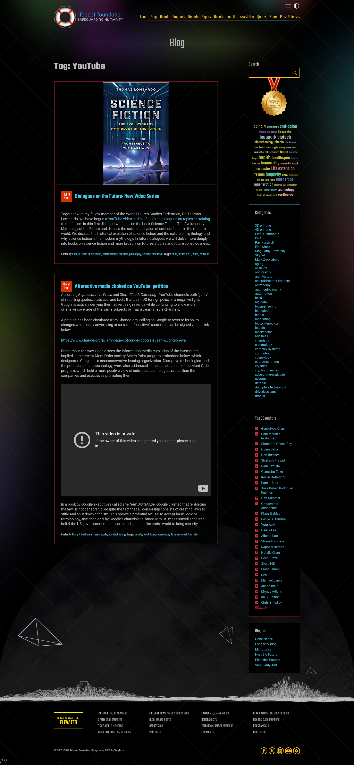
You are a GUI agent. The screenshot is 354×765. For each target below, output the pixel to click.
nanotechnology (117, 534)
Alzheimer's (273, 127)
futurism (123, 254)
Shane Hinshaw (272, 541)
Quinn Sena (269, 449)
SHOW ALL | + (261, 608)
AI (265, 127)
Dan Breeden (270, 455)
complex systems (267, 349)
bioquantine (285, 132)
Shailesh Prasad (273, 460)
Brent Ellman (270, 569)
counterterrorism (267, 362)
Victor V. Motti (79, 254)
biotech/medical (267, 323)
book (174, 254)
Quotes (262, 17)
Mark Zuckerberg (267, 259)
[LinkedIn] (280, 750)
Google (138, 534)
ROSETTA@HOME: (107, 732)
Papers (206, 17)
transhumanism (267, 195)
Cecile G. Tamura (273, 519)
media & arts (100, 534)
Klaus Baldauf (271, 513)
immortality (270, 163)
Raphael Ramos (272, 547)
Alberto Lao (269, 536)
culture (288, 148)
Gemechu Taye (272, 472)
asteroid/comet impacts (272, 281)
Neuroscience (293, 175)
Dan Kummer (270, 498)
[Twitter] (272, 750)
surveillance (162, 534)
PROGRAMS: (259, 726)
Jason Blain (269, 586)
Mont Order (149, 534)
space (259, 190)
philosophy (135, 254)
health (265, 158)
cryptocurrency (278, 147)
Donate (219, 17)
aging (258, 126)
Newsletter (246, 17)
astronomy (263, 285)
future (181, 254)
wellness (285, 195)
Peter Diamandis (267, 234)
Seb (264, 575)
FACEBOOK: (103, 713)
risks (284, 185)
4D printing (263, 230)
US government (178, 534)
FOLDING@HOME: (210, 726)
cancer (267, 147)
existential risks (261, 152)
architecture (263, 276)
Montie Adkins (271, 591)
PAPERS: (153, 732)
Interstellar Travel (289, 163)
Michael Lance (271, 580)
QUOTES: (257, 732)
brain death (258, 147)
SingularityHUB (266, 665)
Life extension (283, 168)
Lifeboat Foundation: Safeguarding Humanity (89, 17)
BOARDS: (257, 720)
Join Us (231, 17)
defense (261, 383)
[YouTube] (288, 750)
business (261, 336)
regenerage (284, 179)
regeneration (263, 184)
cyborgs (261, 379)
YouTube (204, 254)
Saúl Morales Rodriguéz (270, 436)
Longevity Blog (266, 644)
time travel (157, 254)
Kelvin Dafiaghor (273, 477)
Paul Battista (270, 466)
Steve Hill (268, 564)
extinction (274, 152)
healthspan (281, 158)
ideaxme (256, 164)
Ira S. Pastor (270, 597)
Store (273, 17)
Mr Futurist (263, 649)
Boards (164, 17)
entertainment (110, 254)
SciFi (188, 254)
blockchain (290, 142)
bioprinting (263, 319)
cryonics (261, 366)
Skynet (260, 255)
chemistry (262, 340)
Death (294, 148)
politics (260, 180)
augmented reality (268, 289)
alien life (261, 268)
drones (260, 396)
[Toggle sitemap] (288, 6)
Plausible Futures (267, 660)
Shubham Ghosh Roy (276, 444)
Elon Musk (262, 247)
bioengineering (265, 306)
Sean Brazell (270, 558)
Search (295, 73)
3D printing (263, 225)
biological (262, 311)
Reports (193, 17)
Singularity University (270, 251)
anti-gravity (263, 272)
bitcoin (279, 142)
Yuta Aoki (268, 525)
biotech (284, 137)
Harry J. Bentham (81, 534)
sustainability (270, 190)
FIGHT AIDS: (104, 726)
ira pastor (263, 168)
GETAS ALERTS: (261, 713)
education (96, 254)
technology (286, 190)
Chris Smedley (271, 602)
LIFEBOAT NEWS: (158, 713)
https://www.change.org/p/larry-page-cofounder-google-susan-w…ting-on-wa (123, 340)
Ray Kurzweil (264, 242)
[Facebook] (264, 750)
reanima (270, 180)
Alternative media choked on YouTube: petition (121, 286)
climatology (263, 345)
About (144, 17)
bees (258, 298)
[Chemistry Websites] (274, 98)
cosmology (263, 357)
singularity (292, 185)
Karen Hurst (269, 483)
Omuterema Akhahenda (269, 506)
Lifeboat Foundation (80, 750)
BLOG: (152, 720)
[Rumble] (296, 750)
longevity (273, 174)
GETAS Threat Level (68, 721)
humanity (295, 158)
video (195, 254)
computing (263, 353)
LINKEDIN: (206, 713)
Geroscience (264, 639)
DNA (258, 238)
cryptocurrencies (267, 370)
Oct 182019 (67, 196)
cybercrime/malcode (270, 375)
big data (261, 302)
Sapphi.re (119, 750)
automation (263, 293)
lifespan (258, 174)
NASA (285, 175)
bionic (259, 315)
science (146, 254)
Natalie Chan (270, 553)
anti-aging (288, 126)
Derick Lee (268, 530)
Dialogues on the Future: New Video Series (117, 196)
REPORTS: (154, 726)
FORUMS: (206, 732)
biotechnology (263, 142)
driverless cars (265, 392)
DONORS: (206, 720)
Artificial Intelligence (268, 132)
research (278, 185)
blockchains (263, 332)
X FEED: (101, 720)
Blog (154, 17)
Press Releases (290, 17)
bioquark (268, 137)
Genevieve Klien (272, 428)
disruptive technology (270, 387)
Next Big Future (266, 654)
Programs (178, 17)
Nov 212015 (66, 286)
